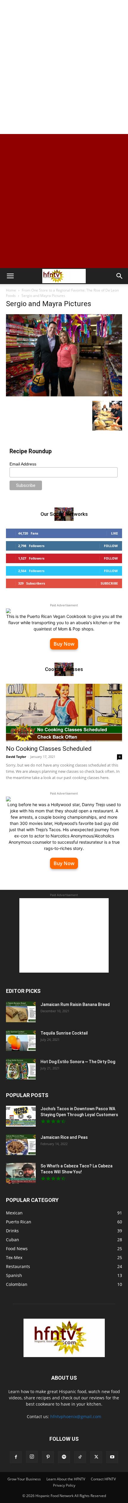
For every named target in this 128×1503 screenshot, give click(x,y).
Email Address (23, 464)
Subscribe (109, 583)
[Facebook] (16, 1457)
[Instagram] (32, 1457)
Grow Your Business (24, 1479)
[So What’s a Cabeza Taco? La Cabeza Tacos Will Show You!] (21, 1173)
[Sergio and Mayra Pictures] (64, 394)
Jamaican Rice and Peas (64, 1137)
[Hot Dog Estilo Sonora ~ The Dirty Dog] (21, 1069)
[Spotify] (64, 1457)
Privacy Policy (64, 1485)
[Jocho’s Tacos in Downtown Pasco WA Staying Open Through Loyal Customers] (21, 1116)
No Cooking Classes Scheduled (49, 748)
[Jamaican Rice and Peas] (21, 1144)
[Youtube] (112, 1457)
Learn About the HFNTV (65, 1479)
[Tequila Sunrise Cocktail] (21, 1040)
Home (11, 290)
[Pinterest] (48, 1457)
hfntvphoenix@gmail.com (75, 1416)
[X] (96, 1457)
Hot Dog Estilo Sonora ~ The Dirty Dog (77, 1061)
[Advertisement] (64, 67)
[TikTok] (80, 1457)
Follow (111, 545)
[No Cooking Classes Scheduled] (64, 712)
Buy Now (64, 644)
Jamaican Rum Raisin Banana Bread (75, 1004)
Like (114, 533)
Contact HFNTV (103, 1479)
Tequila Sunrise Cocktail (64, 1033)
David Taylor (16, 756)
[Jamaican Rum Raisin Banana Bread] (21, 1012)
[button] (10, 276)
